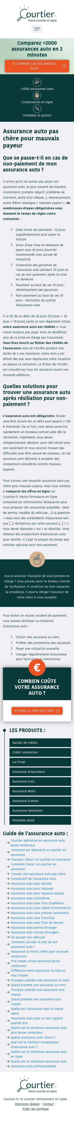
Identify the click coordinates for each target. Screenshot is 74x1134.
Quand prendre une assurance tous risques (36, 1001)
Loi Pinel (18, 762)
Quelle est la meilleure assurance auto (39, 1061)
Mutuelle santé (23, 820)
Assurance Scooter (25, 801)
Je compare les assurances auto (34, 66)
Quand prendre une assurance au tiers (38, 985)
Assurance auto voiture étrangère (35, 932)
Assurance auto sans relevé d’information (41, 908)
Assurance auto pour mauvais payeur (37, 893)
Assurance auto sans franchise (32, 918)
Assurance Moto (23, 791)
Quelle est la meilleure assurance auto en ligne (39, 1054)
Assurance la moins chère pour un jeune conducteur (39, 954)
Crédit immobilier (25, 752)
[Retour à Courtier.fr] (37, 13)
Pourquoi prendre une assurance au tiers (40, 980)
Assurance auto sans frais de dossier (37, 922)
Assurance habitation (27, 810)
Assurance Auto (23, 781)
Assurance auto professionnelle (33, 1066)
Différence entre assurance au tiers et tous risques (38, 973)
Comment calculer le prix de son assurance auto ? (34, 944)
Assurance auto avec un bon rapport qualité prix (37, 1020)
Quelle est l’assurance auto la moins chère (37, 1011)
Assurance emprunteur (28, 771)
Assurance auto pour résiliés (31, 883)
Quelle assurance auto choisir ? (33, 1037)
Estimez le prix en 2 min (34, 710)
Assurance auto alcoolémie (30, 898)
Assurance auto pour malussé (32, 888)
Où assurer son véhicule (28, 937)
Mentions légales (27, 1104)
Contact (48, 1104)
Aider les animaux (35, 1108)
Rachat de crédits (24, 742)
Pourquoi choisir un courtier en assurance (41, 859)
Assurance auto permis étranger (34, 927)
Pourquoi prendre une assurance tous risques (38, 992)
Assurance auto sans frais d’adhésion (37, 903)
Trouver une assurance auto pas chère (38, 874)
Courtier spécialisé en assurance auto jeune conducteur (38, 842)
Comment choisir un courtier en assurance (33, 866)
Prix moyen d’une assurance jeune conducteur (35, 963)
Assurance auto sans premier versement (40, 913)
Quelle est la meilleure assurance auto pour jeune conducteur (39, 1030)
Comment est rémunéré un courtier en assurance (38, 852)
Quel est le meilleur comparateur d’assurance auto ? (35, 1044)
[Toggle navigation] (37, 29)
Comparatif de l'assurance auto (33, 878)
